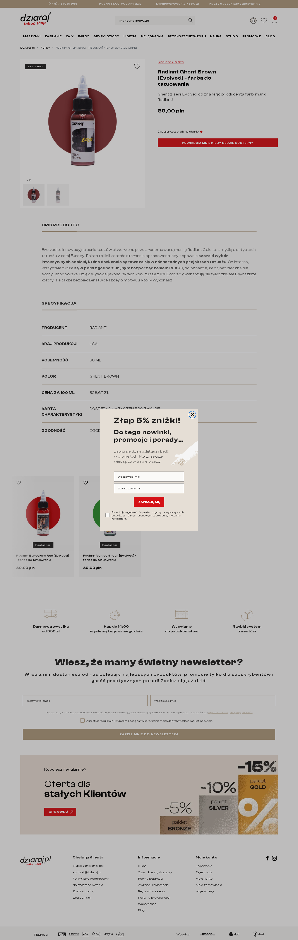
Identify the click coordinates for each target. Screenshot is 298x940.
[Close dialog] (192, 414)
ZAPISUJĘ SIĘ (149, 502)
